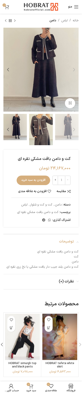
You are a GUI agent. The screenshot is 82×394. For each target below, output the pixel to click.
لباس (64, 20)
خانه (76, 20)
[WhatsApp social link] (49, 220)
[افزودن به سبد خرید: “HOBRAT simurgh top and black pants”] (11, 328)
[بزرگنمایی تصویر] (70, 103)
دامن (52, 20)
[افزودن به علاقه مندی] (49, 320)
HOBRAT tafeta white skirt (60, 365)
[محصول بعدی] (5, 20)
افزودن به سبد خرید (33, 180)
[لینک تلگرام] (44, 220)
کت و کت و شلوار (41, 204)
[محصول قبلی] (15, 20)
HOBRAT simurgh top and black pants (22, 365)
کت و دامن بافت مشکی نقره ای (38, 212)
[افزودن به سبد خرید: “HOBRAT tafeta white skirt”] (49, 328)
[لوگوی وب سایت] (41, 6)
